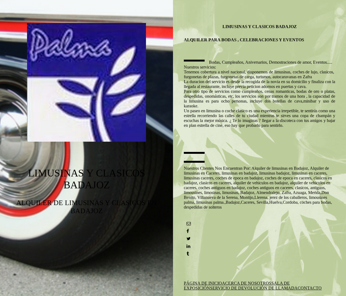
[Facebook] (188, 231)
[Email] (189, 223)
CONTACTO (310, 288)
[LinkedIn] (188, 246)
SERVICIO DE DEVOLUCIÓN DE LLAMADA (254, 288)
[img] (86, 82)
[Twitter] (189, 238)
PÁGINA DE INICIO (203, 283)
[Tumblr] (188, 253)
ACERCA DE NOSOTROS (246, 283)
